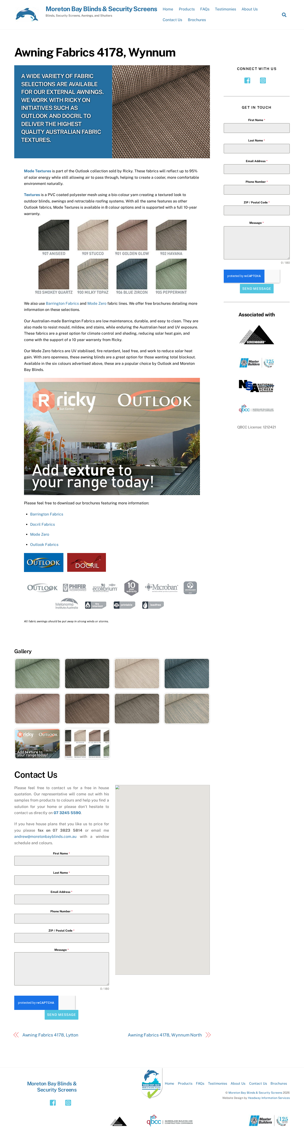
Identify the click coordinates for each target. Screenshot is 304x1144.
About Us (250, 9)
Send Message (61, 1015)
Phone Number (61, 911)
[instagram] (263, 80)
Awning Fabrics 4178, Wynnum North (165, 1034)
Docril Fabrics (42, 524)
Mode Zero (96, 303)
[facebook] (248, 80)
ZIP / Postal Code (61, 930)
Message (61, 950)
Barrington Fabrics (62, 303)
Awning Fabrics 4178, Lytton (50, 1034)
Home (168, 9)
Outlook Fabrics (44, 544)
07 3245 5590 (67, 813)
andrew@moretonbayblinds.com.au (45, 836)
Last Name (61, 872)
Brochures (197, 20)
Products (187, 9)
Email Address (61, 892)
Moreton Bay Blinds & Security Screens (255, 1092)
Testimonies (225, 9)
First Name (61, 853)
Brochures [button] (279, 1083)
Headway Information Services (269, 1098)
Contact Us (172, 20)
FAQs (204, 9)
